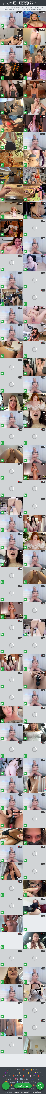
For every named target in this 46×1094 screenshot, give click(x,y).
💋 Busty (40, 1076)
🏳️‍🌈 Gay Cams (35, 1079)
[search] (40, 1086)
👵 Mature (22, 1073)
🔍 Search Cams (34, 1088)
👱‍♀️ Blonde (38, 1073)
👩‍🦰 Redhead (17, 1076)
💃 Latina (26, 1070)
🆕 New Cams (25, 1079)
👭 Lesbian (9, 1079)
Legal (39, 1092)
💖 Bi (16, 1079)
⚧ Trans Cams (10, 1082)
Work (21, 1092)
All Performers (33, 1092)
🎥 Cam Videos (12, 1088)
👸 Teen (30, 1073)
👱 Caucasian (35, 1070)
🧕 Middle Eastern (10, 1073)
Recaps (26, 1092)
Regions (16, 1092)
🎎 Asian (9, 1070)
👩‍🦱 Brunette (7, 1076)
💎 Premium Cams (23, 1082)
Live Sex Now (23, 1086)
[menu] (6, 1086)
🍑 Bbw (25, 1076)
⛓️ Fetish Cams (36, 1082)
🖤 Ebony (17, 1070)
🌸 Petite (33, 1076)
